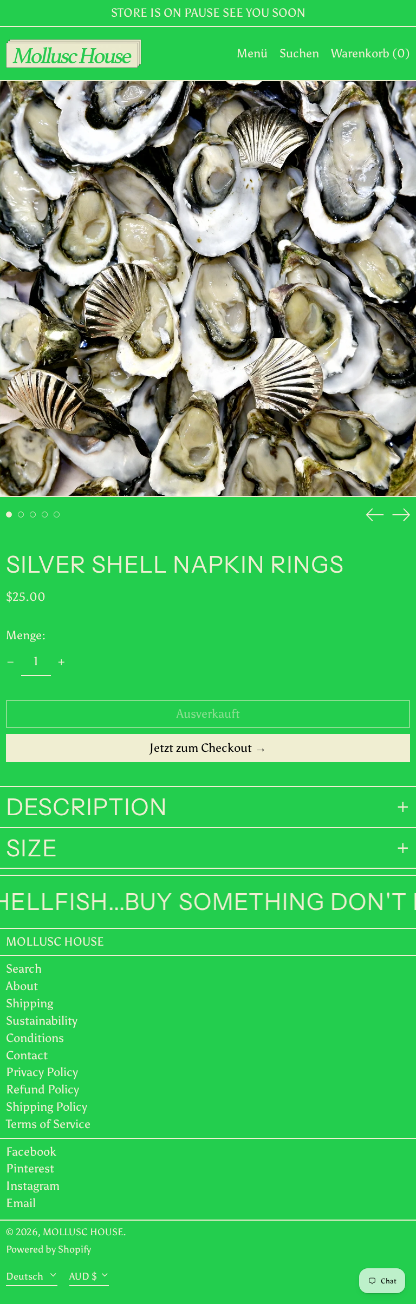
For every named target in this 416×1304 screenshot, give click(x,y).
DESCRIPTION (86, 807)
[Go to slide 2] (21, 514)
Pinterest (30, 1169)
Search (24, 968)
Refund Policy (42, 1089)
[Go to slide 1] (9, 514)
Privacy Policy (42, 1072)
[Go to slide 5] (57, 514)
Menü (252, 53)
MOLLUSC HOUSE (55, 941)
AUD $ (83, 1276)
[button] (299, 54)
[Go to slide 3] (33, 514)
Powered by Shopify (48, 1249)
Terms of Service (48, 1124)
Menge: (26, 635)
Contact (27, 1055)
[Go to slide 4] (45, 514)
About (22, 986)
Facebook (31, 1152)
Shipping (29, 1003)
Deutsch (26, 1276)
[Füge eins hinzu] (61, 662)
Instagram (33, 1186)
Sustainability (41, 1020)
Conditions (35, 1038)
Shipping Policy (46, 1106)
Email (21, 1203)
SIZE (31, 848)
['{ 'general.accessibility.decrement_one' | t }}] (10, 662)
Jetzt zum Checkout (201, 748)
